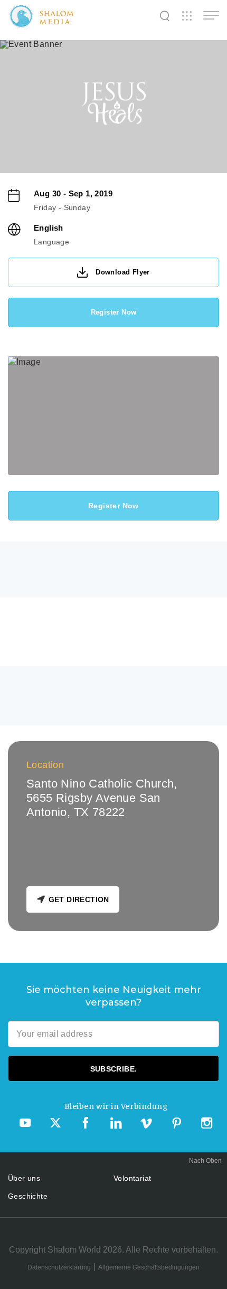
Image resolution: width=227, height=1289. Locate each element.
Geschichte (28, 1196)
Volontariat (132, 1178)
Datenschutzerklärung (59, 1267)
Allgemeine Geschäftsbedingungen (149, 1267)
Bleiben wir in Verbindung (116, 1106)
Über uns (24, 1178)
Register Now (114, 312)
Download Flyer (123, 272)
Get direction (79, 899)
